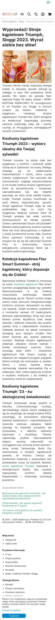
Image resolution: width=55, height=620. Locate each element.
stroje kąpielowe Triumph (18, 465)
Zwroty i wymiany (14, 596)
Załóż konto (11, 543)
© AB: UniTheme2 (35, 522)
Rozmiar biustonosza (15, 566)
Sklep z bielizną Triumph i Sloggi (21, 573)
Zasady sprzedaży (14, 588)
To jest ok (14, 615)
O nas (8, 554)
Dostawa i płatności (15, 592)
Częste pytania (12, 558)
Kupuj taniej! (11, 562)
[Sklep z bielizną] (9, 14)
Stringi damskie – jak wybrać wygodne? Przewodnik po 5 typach (22, 504)
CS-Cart (47, 519)
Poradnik (9, 569)
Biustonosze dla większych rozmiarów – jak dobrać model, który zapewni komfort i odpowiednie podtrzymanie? (23, 496)
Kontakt (9, 584)
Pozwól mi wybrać (11, 610)
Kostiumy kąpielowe (26, 284)
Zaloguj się (10, 539)
